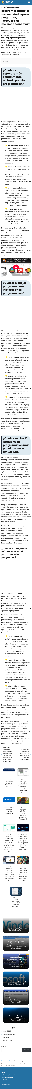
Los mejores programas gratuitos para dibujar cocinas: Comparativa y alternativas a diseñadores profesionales (8, 754)
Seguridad (6, 1037)
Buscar (3, 1047)
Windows (5, 1040)
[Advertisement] (16, 104)
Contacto (5, 1079)
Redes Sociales (7, 1034)
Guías (4, 1031)
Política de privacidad (8, 1075)
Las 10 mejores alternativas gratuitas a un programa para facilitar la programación (24, 754)
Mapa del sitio (6, 1084)
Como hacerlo (7, 1028)
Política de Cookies (7, 1077)
